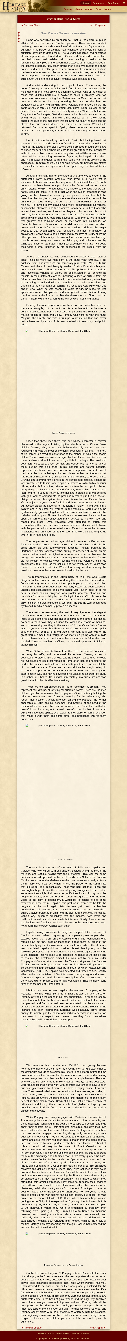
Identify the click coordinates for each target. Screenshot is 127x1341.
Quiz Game (113, 3)
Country (68, 9)
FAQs (51, 1333)
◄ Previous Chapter (31, 25)
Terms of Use (62, 1333)
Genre (78, 9)
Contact (85, 1333)
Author (88, 9)
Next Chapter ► (98, 25)
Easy (98, 9)
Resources (98, 3)
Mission (42, 1333)
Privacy (75, 1333)
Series (107, 9)
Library (85, 3)
